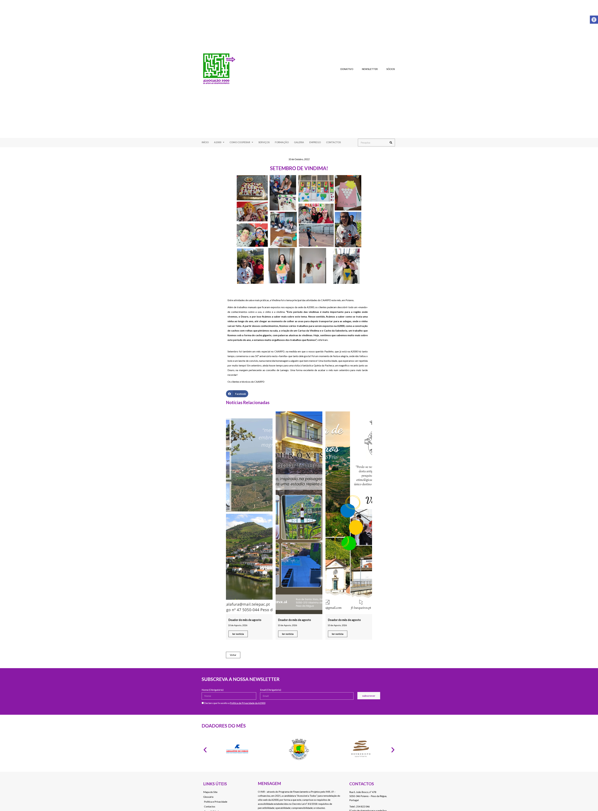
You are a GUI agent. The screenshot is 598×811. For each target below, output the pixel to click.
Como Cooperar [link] (240, 142)
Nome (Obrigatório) (212, 690)
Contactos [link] (333, 142)
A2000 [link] (217, 142)
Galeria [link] (299, 142)
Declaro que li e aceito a (234, 703)
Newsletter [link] (370, 69)
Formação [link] (282, 142)
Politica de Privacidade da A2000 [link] (247, 702)
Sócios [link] (390, 69)
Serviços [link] (264, 142)
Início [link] (205, 142)
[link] (594, 20)
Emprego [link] (315, 142)
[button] (237, 393)
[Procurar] (391, 142)
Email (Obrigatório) (270, 690)
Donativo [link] (346, 69)
